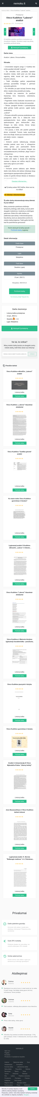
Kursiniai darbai (9, 1067)
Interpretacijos (8, 1064)
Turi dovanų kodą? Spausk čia (20, 297)
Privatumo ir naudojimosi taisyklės (15, 1056)
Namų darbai (8, 1069)
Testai (24, 1071)
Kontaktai (7, 1054)
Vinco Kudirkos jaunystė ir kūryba (19, 684)
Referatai (24, 1073)
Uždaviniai (15, 1073)
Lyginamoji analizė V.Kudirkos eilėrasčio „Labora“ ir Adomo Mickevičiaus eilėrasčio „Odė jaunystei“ (19, 548)
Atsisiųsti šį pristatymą (20, 47)
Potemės (27, 1078)
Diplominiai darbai (18, 1062)
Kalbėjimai (7, 1080)
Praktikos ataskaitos (24, 1076)
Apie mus (7, 1051)
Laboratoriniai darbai (22, 1067)
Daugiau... (27, 1094)
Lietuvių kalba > (6, 10)
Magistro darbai (9, 1082)
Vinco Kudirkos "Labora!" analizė (20, 10)
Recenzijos (8, 1071)
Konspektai (19, 1064)
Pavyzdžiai (19, 1069)
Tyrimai (7, 1073)
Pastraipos (18, 1078)
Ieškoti (32, 354)
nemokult (19, 3)
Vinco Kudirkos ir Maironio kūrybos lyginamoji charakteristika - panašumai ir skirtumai (19, 642)
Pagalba (7, 1053)
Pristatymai (19, 247)
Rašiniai (28, 1069)
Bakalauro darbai (21, 1082)
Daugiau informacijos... (19, 181)
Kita (6, 1076)
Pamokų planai (9, 1085)
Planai (18, 1085)
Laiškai (13, 1076)
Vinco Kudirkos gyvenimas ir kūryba (19, 729)
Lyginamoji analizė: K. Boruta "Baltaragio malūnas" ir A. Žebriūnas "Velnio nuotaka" (19, 859)
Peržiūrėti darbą (19, 291)
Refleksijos (27, 1085)
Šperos (17, 1071)
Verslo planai (17, 1080)
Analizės (7, 1062)
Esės (28, 1062)
